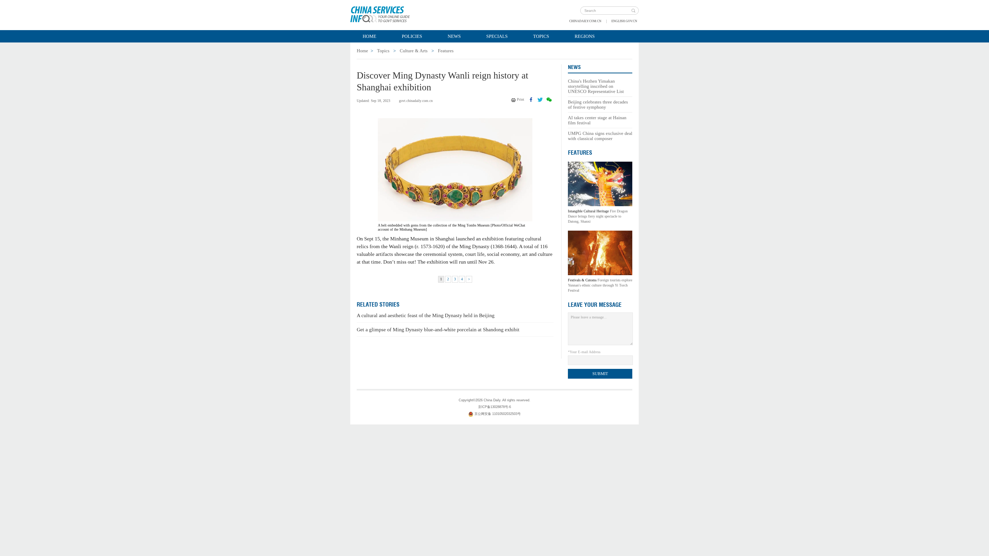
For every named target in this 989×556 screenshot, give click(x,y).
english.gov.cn (624, 21)
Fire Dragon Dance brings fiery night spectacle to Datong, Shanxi (598, 216)
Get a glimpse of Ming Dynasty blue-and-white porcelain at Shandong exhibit (438, 329)
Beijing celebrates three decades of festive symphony (598, 104)
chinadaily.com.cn (585, 21)
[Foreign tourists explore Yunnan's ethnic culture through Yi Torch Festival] (600, 253)
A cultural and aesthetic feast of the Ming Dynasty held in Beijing (425, 315)
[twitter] (540, 99)
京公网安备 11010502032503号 (497, 414)
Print (520, 99)
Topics (541, 36)
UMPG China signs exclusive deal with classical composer (600, 136)
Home (369, 36)
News (454, 36)
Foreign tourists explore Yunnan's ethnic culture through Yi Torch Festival (600, 285)
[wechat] (549, 99)
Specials (497, 36)
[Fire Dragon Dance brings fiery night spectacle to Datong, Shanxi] (600, 184)
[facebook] (531, 99)
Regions (585, 36)
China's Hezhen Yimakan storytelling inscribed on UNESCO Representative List (596, 86)
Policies (412, 36)
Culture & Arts (414, 50)
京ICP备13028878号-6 (494, 407)
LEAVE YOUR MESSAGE (594, 305)
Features (446, 50)
